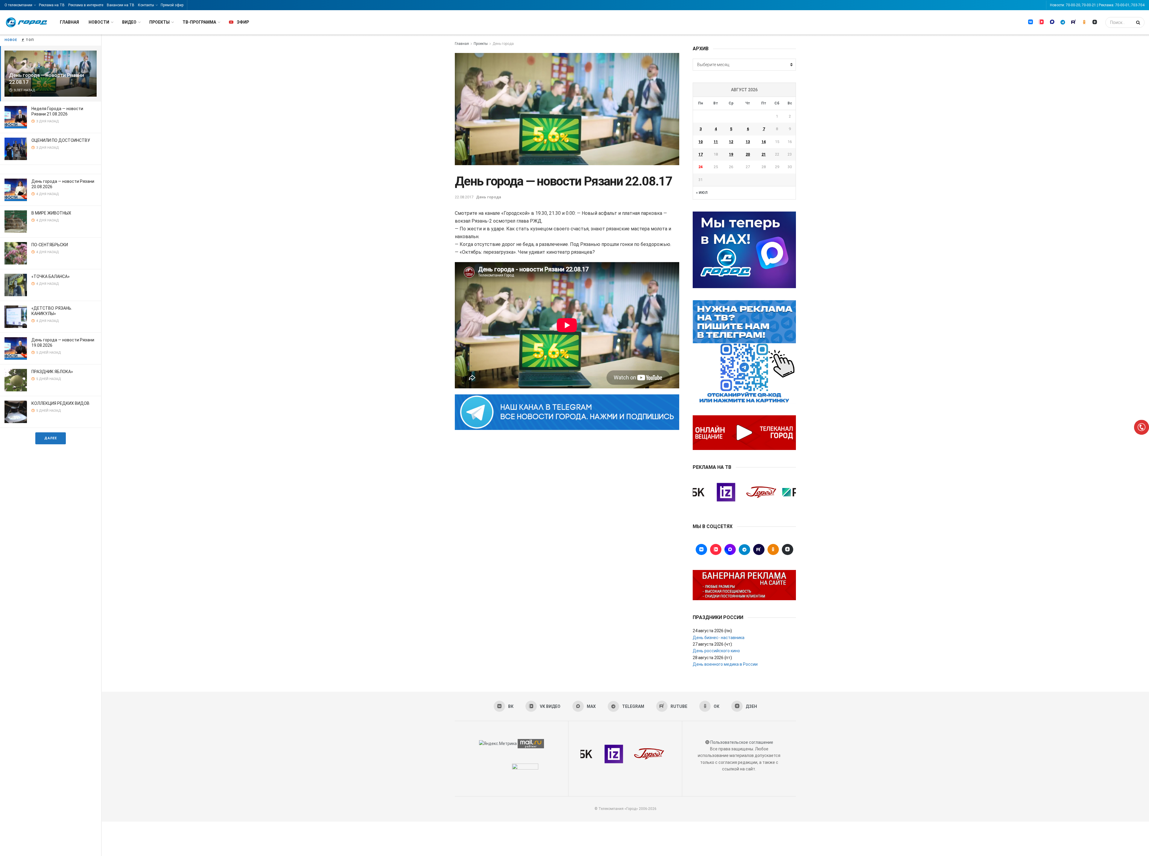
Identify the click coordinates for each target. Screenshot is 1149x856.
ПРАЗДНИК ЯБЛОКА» (52, 371)
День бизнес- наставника (718, 637)
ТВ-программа (199, 22)
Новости (99, 22)
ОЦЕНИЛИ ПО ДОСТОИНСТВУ (60, 140)
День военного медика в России (725, 664)
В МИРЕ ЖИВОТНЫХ (51, 213)
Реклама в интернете (85, 5)
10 (700, 141)
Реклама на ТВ (52, 5)
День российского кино (716, 650)
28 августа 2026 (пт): (712, 657)
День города (503, 44)
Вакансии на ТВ (120, 5)
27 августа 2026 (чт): (712, 644)
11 (716, 141)
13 (748, 141)
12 (731, 141)
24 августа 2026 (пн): (712, 630)
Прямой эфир (172, 5)
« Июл (701, 193)
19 (731, 154)
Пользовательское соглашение (741, 742)
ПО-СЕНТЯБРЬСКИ (49, 244)
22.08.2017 (464, 197)
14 (764, 141)
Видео (129, 22)
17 (700, 154)
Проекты (159, 22)
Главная (69, 22)
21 (764, 154)
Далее (50, 438)
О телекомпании (18, 5)
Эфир (243, 22)
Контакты (146, 5)
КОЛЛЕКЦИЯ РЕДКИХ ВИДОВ (60, 403)
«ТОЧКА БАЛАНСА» (50, 276)
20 (748, 154)
